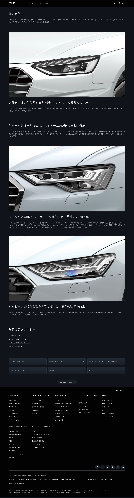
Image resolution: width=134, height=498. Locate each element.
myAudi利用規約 (87, 479)
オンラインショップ (84, 406)
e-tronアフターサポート (109, 413)
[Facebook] (97, 467)
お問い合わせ (76, 479)
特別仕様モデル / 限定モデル (63, 403)
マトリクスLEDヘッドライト (18, 339)
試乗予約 (34, 413)
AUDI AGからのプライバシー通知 (102, 479)
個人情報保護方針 (31, 479)
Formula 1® (12, 410)
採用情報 (68, 479)
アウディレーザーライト (17, 346)
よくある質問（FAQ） (38, 447)
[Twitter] (118, 467)
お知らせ (34, 431)
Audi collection (83, 409)
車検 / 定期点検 (106, 410)
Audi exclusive (13, 416)
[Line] (113, 467)
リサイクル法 (36, 444)
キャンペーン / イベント (16, 454)
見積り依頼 (35, 410)
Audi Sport (12, 407)
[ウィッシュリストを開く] (118, 3)
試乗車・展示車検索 (38, 407)
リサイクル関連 (53, 479)
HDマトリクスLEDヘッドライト (19, 343)
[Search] (114, 3)
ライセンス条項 (13, 483)
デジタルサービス (14, 413)
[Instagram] (102, 467)
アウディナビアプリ (84, 412)
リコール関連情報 (37, 437)
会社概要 (62, 479)
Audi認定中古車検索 (15, 434)
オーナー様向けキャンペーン (40, 434)
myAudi (104, 420)
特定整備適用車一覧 (38, 441)
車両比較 (57, 413)
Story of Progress (14, 403)
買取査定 (11, 457)
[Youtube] (108, 467)
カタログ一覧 (59, 420)
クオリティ (12, 437)
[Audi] (12, 3)
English (21, 483)
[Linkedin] (123, 467)
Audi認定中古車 (13, 431)
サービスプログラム (107, 403)
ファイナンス (13, 451)
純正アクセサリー (83, 403)
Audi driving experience (16, 420)
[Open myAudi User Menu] (123, 3)
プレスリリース (13, 479)
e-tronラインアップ (61, 407)
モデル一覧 (58, 400)
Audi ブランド (13, 400)
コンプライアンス (42, 479)
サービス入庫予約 (107, 400)
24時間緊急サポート (15, 447)
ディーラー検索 (36, 400)
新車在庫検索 (36, 403)
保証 (10, 441)
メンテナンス (105, 407)
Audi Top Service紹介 (108, 416)
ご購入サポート (59, 416)
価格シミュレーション (61, 410)
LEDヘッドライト (14, 335)
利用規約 (21, 479)
